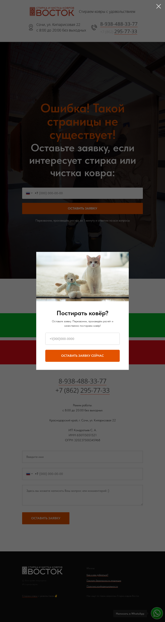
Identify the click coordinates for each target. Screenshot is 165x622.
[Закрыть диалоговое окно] (158, 6)
